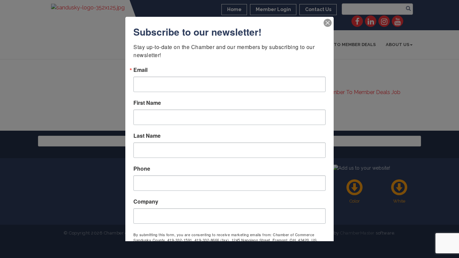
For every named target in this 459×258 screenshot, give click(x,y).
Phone (141, 168)
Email (140, 70)
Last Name (147, 135)
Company (145, 201)
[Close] (328, 23)
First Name (147, 102)
